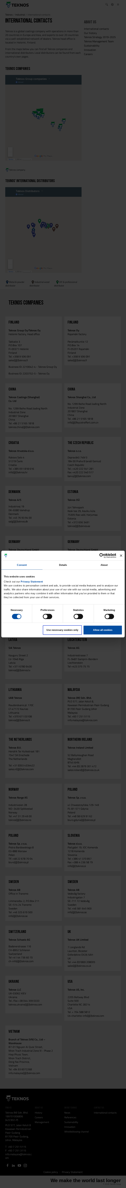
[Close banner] (121, 555)
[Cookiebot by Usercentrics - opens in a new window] (101, 555)
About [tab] (104, 565)
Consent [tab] (22, 565)
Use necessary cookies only (62, 630)
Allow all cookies (102, 630)
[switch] (47, 616)
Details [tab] (63, 565)
